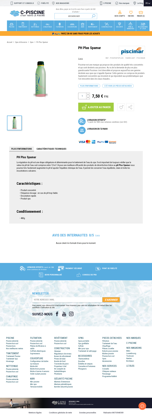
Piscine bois (10, 346)
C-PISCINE (107, 3)
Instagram (71, 314)
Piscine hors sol (12, 371)
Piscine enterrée (12, 341)
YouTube (64, 314)
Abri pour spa (83, 348)
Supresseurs (35, 353)
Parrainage (106, 374)
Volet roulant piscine (38, 374)
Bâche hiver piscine (37, 369)
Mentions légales (35, 413)
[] (93, 16)
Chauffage (106, 346)
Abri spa (33, 384)
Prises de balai (59, 359)
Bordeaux (130, 361)
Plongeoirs (82, 369)
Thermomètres (83, 359)
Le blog (140, 3)
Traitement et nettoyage (87, 351)
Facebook (57, 314)
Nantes (129, 358)
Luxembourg (131, 353)
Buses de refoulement (62, 356)
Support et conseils (24, 3)
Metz (128, 351)
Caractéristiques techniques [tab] (51, 149)
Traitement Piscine (13, 356)
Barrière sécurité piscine (63, 387)
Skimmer (57, 351)
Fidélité (45, 3)
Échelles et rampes (85, 364)
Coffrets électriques (38, 351)
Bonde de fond (59, 361)
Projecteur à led (60, 366)
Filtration (105, 341)
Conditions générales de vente (60, 413)
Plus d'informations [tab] (21, 149)
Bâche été (34, 366)
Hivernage (10, 361)
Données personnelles (87, 413)
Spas (104, 358)
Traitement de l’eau (109, 343)
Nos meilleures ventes (14, 348)
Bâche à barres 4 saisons (39, 371)
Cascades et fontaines (86, 366)
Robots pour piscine (110, 351)
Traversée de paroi (61, 364)
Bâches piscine (108, 353)
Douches (81, 361)
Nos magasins (62, 3)
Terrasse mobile (36, 387)
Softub (81, 346)
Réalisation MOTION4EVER (113, 413)
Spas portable (83, 341)
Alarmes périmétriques (62, 384)
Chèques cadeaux (109, 371)
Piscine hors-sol (12, 343)
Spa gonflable (83, 343)
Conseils (105, 369)
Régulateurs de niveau (62, 354)
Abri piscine (34, 382)
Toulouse (130, 356)
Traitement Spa (12, 359)
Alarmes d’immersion (62, 382)
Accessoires (107, 361)
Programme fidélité (109, 376)
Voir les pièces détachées (120, 86)
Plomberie (58, 374)
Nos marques (124, 3)
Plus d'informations (89, 86)
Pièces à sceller (108, 348)
